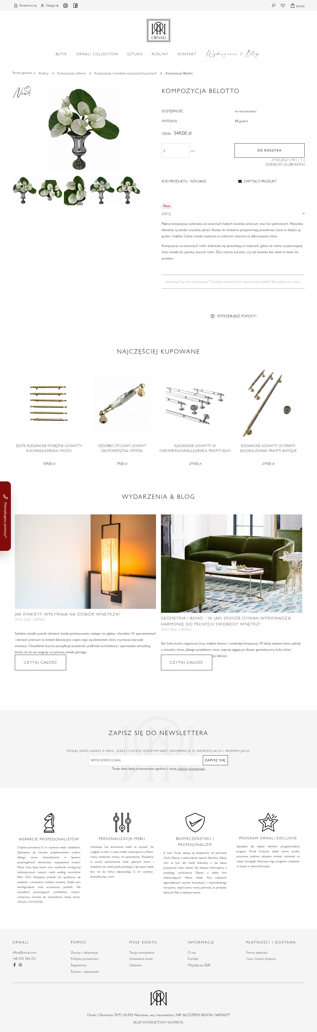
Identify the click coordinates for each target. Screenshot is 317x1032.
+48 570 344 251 (24, 958)
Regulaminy (78, 965)
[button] (257, 181)
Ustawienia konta (141, 958)
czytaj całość (40, 662)
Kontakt (193, 958)
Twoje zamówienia (141, 952)
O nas (192, 952)
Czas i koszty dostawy (261, 958)
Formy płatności (257, 952)
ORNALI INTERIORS (30, 902)
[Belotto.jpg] (24, 190)
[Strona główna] (158, 29)
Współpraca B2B (199, 965)
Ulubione (135, 965)
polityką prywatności (191, 768)
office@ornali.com (24, 952)
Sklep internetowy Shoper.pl (158, 1022)
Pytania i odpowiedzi (85, 971)
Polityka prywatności (85, 958)
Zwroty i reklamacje (84, 952)
